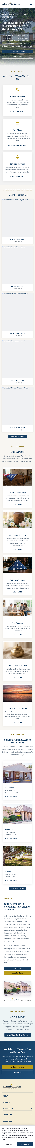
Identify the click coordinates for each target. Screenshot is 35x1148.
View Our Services (17, 176)
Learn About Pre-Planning (18, 145)
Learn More (17, 504)
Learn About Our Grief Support (17, 1035)
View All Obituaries (17, 436)
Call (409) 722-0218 (18, 112)
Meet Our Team (17, 973)
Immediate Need (17, 51)
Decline (9, 1144)
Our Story (17, 968)
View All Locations (17, 888)
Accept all (25, 1144)
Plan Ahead (18, 56)
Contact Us (17, 1072)
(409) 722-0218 (17, 1067)
